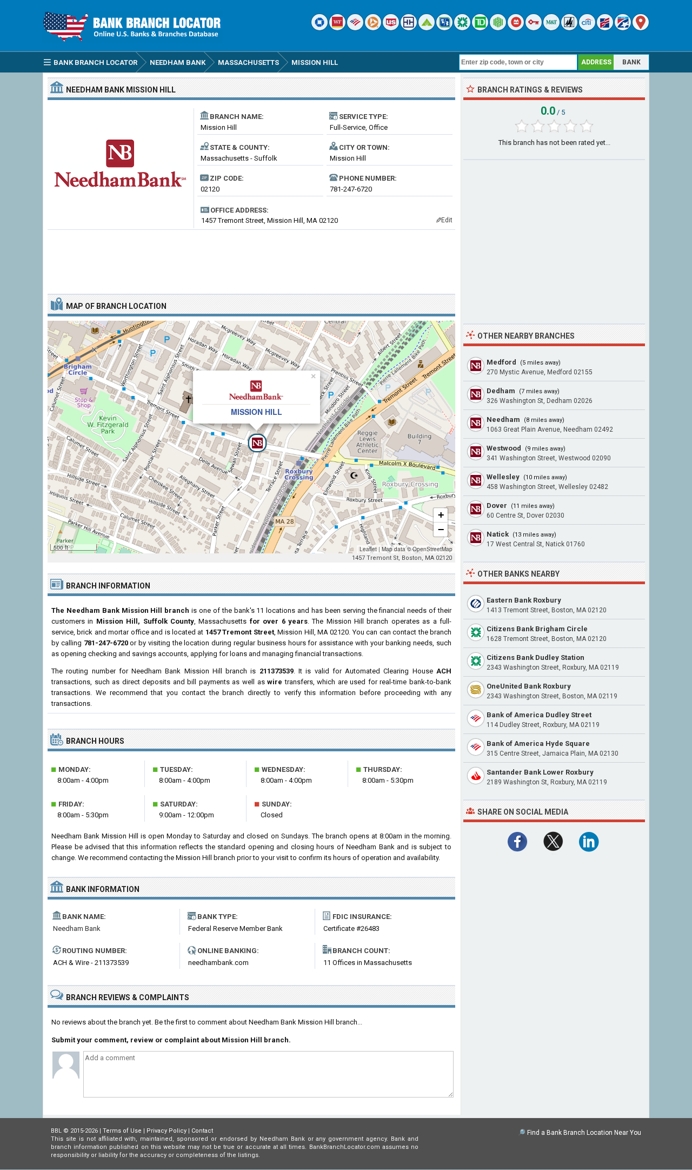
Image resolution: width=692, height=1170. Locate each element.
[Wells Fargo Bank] (337, 28)
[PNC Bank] (373, 28)
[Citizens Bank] (462, 28)
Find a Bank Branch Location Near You (584, 1132)
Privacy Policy (167, 1130)
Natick (498, 534)
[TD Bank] (480, 28)
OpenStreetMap (432, 549)
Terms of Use (122, 1130)
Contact (202, 1130)
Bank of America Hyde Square (538, 743)
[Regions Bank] (426, 28)
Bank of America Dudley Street (539, 715)
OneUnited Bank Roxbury (529, 686)
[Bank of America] (355, 28)
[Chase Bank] (319, 28)
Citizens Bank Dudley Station (535, 657)
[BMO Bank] (516, 28)
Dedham (501, 391)
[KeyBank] (533, 28)
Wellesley (503, 477)
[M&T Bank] (551, 28)
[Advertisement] (251, 257)
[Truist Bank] (409, 28)
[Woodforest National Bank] (569, 28)
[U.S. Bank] (391, 28)
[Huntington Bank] (498, 28)
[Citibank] (587, 28)
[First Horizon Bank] (623, 28)
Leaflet (368, 549)
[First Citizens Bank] (605, 28)
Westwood (504, 448)
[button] (251, 437)
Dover (497, 505)
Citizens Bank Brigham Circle (537, 629)
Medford (501, 362)
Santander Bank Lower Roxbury (540, 772)
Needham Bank (77, 928)
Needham (503, 419)
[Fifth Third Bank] (444, 28)
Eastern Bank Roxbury (524, 600)
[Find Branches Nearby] (641, 28)
